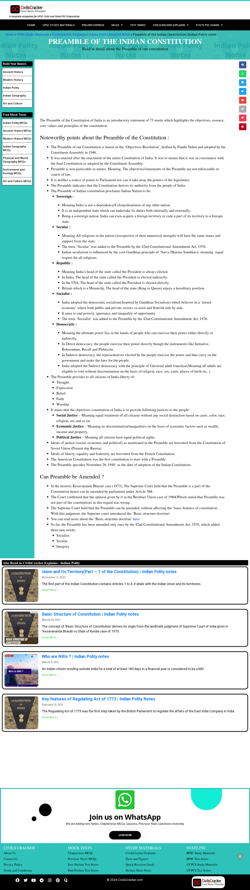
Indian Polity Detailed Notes (109, 34)
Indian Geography (14, 95)
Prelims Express (93, 25)
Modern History (13, 80)
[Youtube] (34, 880)
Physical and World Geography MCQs (15, 159)
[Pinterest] (58, 880)
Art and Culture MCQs (17, 181)
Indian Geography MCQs (14, 148)
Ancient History (13, 72)
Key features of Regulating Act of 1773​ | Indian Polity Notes (98, 699)
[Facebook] (18, 880)
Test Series (137, 25)
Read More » (50, 590)
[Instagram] (50, 880)
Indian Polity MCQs (15, 123)
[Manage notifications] (240, 857)
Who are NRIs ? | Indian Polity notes (75, 656)
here (136, 518)
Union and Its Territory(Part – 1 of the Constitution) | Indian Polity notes (109, 571)
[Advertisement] (133, 90)
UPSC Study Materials (58, 25)
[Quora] (66, 880)
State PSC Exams (207, 25)
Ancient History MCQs (17, 130)
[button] (243, 64)
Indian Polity (11, 87)
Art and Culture (13, 103)
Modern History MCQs (17, 138)
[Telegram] (42, 880)
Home (31, 25)
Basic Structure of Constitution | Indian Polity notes (90, 614)
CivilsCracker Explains (69, 34)
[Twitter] (26, 880)
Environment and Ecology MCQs (14, 171)
